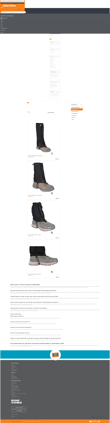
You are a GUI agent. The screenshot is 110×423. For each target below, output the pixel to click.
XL (53, 65)
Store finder (19, 410)
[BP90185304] (28, 233)
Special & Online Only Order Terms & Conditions (18, 393)
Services (12, 374)
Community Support (14, 369)
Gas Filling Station (14, 377)
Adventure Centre (4, 28)
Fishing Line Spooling (14, 378)
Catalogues (3, 30)
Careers (12, 368)
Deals (2, 26)
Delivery (12, 384)
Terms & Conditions (26, 421)
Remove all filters (52, 35)
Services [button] (13, 372)
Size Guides (13, 392)
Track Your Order (14, 382)
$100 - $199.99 (54, 86)
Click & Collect (55, 74)
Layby (12, 375)
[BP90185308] (28, 154)
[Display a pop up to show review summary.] (33, 157)
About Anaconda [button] (15, 363)
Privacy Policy (33, 421)
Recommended (74, 109)
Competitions (13, 389)
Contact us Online (19, 407)
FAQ (12, 391)
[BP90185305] (28, 193)
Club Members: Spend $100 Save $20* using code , (10, 1)
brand (52, 42)
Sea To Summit (55, 44)
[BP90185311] (28, 272)
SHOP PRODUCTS (4, 18)
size (51, 56)
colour (52, 49)
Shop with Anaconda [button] (15, 380)
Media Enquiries (13, 370)
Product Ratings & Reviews (15, 390)
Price (52, 81)
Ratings (52, 91)
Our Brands (13, 367)
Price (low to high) (75, 111)
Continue (94, 420)
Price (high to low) (75, 113)
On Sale (2, 32)
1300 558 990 (39, 421)
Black (53, 51)
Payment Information (14, 386)
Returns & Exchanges (14, 385)
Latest (73, 119)
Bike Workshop (13, 376)
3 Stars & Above (55, 95)
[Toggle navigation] (2, 7)
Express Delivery (55, 75)
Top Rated (73, 117)
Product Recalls (13, 395)
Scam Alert (13, 394)
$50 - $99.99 (54, 85)
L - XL (53, 64)
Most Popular (74, 115)
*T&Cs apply (22, 1)
